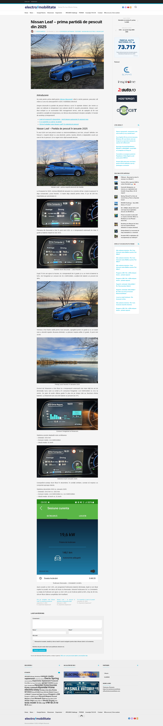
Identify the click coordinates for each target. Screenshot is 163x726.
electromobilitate (28, 681)
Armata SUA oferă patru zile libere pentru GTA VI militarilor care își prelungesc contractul (125, 163)
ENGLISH (27, 1)
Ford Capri (32, 683)
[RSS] (131, 7)
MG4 (47, 692)
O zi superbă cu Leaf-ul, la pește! (50, 122)
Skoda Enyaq (48, 700)
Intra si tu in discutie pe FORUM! (124, 244)
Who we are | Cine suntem (112, 12)
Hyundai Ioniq (31, 685)
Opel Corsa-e (43, 694)
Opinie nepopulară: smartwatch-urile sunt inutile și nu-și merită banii (126, 132)
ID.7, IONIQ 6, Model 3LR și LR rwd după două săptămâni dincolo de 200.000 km (129, 209)
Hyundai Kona (42, 685)
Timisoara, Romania (108, 687)
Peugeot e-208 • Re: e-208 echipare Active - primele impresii (126, 273)
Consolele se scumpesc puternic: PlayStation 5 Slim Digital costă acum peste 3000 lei (126, 155)
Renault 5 (36, 696)
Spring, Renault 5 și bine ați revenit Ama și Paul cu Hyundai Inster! (130, 197)
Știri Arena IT (118, 125)
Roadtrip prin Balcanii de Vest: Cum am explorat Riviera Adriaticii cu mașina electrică (130, 225)
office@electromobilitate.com (111, 691)
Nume (35, 630)
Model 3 (51, 692)
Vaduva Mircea (40, 31)
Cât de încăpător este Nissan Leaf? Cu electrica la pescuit (59, 124)
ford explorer (38, 683)
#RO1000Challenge (29, 676)
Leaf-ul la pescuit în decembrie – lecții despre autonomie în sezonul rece (63, 119)
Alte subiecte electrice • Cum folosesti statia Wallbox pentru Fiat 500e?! (126, 267)
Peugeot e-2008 (29, 696)
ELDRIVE (107, 677)
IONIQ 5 (37, 690)
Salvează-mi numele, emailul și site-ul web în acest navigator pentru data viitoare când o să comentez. (64, 641)
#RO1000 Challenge (71, 12)
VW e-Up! (42, 703)
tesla (56, 700)
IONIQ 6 (43, 690)
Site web (35, 635)
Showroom (50, 12)
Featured (78, 31)
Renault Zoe (40, 698)
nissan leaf (35, 694)
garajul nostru (47, 683)
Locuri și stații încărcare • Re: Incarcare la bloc (124, 298)
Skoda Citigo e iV (38, 700)
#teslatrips (37, 676)
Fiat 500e (27, 683)
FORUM (81, 12)
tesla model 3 (31, 702)
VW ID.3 (50, 702)
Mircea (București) (66, 99)
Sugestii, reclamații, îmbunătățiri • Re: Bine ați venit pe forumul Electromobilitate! (126, 291)
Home (26, 12)
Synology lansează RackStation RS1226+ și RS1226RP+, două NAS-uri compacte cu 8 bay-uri (126, 148)
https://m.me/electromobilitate (111, 689)
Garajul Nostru (41, 12)
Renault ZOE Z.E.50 (51, 698)
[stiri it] (127, 110)
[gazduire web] (126, 98)
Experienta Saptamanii (67, 31)
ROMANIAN (34, 1)
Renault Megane (45, 696)
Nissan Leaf (100, 31)
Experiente (59, 12)
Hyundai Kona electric (40, 688)
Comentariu (36, 618)
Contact (100, 12)
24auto (106, 673)
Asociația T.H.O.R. (90, 12)
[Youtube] (128, 7)
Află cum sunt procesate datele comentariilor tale (74, 655)
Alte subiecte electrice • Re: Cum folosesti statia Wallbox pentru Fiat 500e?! (126, 252)
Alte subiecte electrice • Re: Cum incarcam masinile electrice (125, 303)
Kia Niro (49, 690)
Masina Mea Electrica (88, 31)
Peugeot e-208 (54, 694)
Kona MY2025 (36, 692)
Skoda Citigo (29, 700)
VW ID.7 (30, 705)
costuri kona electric (39, 678)
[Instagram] (125, 7)
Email (71, 630)
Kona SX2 (43, 692)
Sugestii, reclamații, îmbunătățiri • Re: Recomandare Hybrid (126, 285)
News (31, 12)
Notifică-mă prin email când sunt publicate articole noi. (48, 646)
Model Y (29, 694)
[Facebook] (123, 7)
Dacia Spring (51, 678)
